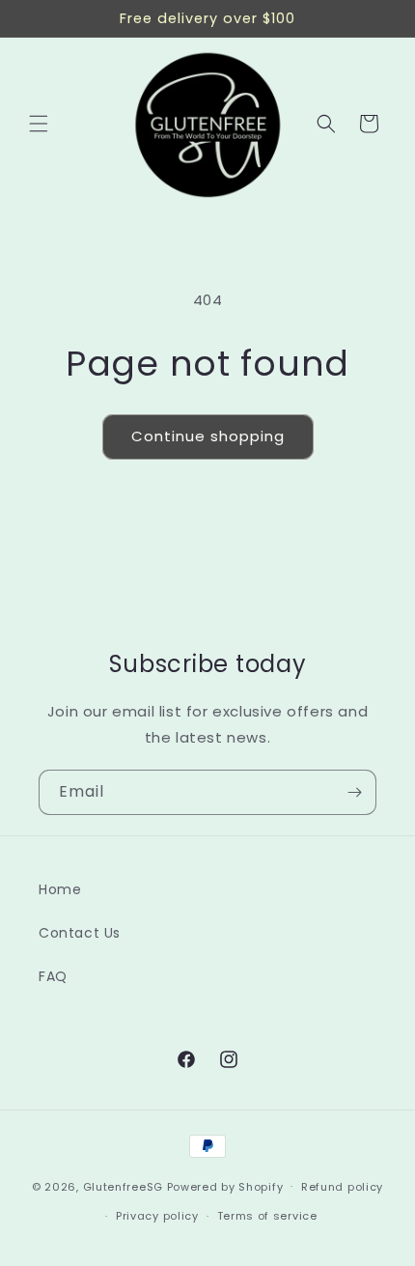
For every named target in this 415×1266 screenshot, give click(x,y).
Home (60, 889)
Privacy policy (157, 1216)
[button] (38, 123)
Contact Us (80, 932)
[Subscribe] (354, 792)
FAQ (53, 976)
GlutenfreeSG (123, 1186)
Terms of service (267, 1216)
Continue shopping (208, 436)
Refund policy (342, 1187)
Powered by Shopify (225, 1186)
